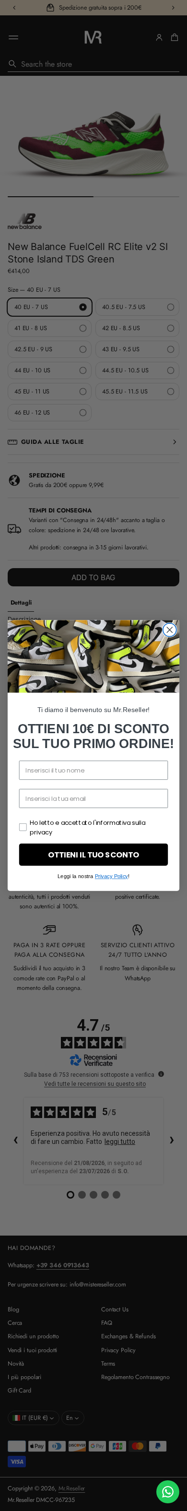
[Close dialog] (169, 630)
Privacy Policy (111, 876)
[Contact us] (167, 1491)
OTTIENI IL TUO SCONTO (93, 854)
